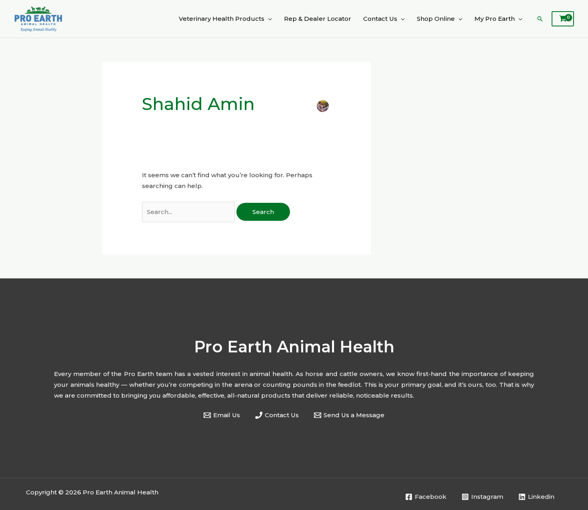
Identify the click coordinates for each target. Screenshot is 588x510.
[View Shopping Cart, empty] (563, 18)
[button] (268, 19)
